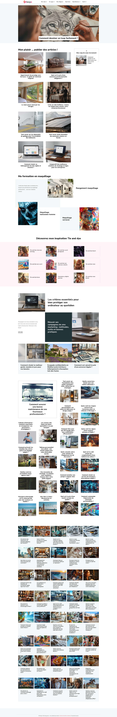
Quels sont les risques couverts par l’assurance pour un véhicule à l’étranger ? (88, 408)
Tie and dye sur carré (36, 264)
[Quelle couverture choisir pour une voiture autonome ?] (90, 392)
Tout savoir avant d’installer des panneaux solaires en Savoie (58, 136)
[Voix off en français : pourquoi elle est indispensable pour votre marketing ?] (91, 574)
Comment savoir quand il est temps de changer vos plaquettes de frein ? (74, 606)
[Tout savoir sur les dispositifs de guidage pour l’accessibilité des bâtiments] (30, 122)
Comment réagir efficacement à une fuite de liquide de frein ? (42, 627)
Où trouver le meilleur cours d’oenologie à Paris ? (26, 605)
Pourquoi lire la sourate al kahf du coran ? (90, 562)
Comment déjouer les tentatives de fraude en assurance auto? (26, 670)
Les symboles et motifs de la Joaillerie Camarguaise (41, 584)
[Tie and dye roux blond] (79, 278)
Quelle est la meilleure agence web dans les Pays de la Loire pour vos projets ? (58, 541)
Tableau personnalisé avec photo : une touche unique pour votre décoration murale (46, 450)
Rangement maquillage (87, 188)
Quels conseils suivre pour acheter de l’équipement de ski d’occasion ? (68, 454)
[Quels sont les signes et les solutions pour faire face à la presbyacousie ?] (75, 683)
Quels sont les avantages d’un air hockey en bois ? (58, 670)
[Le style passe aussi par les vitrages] (30, 92)
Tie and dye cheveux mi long (36, 251)
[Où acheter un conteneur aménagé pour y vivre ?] (26, 683)
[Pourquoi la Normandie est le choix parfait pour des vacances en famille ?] (27, 509)
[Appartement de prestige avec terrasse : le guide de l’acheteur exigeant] (30, 62)
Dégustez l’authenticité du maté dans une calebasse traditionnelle (90, 671)
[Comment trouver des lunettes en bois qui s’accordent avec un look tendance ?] (91, 617)
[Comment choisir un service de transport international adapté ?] (90, 486)
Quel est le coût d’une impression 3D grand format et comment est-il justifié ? (58, 606)
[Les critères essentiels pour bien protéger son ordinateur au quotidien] (31, 302)
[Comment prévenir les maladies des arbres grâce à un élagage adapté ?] (27, 460)
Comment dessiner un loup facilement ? (58, 38)
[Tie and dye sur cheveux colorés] (51, 264)
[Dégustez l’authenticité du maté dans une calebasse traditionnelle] (91, 660)
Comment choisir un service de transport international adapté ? (88, 476)
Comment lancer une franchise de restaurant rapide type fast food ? (26, 584)
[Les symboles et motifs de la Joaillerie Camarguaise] (42, 574)
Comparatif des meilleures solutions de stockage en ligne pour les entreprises (58, 165)
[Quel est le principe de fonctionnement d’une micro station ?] (26, 640)
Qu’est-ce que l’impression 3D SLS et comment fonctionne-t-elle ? (74, 541)
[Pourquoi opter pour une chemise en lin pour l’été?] (75, 640)
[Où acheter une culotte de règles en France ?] (42, 660)
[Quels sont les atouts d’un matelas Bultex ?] (58, 640)
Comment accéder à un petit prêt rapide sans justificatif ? (42, 605)
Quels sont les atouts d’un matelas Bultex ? (58, 650)
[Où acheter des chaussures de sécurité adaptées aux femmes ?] (26, 531)
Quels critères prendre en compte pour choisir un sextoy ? (42, 541)
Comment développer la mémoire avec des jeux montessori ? (41, 650)
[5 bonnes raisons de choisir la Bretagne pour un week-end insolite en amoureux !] (58, 574)
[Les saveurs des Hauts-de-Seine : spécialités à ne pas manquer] (48, 435)
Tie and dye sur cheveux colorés (62, 264)
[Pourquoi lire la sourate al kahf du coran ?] (91, 552)
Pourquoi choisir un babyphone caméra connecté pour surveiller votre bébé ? (74, 563)
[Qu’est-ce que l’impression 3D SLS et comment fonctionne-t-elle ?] (75, 531)
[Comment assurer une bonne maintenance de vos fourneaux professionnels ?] (37, 392)
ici (59, 715)
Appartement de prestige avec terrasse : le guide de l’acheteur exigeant (30, 76)
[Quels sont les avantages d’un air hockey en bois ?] (58, 660)
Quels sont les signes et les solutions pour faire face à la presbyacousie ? (74, 693)
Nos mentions (68, 715)
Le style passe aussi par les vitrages (31, 105)
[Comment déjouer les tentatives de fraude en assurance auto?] (26, 660)
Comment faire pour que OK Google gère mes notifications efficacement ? (67, 431)
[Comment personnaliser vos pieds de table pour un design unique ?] (69, 419)
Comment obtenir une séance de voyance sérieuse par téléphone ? (74, 584)
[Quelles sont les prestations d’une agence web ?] (27, 483)
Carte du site (62, 715)
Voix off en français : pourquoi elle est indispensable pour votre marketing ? (91, 584)
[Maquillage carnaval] (89, 218)
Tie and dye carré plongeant (63, 251)
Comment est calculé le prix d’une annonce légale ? (85, 366)
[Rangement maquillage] (60, 188)
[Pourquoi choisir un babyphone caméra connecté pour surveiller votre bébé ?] (75, 552)
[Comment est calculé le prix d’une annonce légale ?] (85, 353)
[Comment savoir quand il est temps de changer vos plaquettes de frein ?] (75, 596)
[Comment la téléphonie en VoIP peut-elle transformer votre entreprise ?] (42, 683)
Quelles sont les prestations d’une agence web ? (25, 473)
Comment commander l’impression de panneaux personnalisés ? (88, 498)
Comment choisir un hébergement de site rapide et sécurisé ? (31, 165)
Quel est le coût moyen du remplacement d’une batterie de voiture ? (88, 454)
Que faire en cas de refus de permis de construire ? (26, 562)
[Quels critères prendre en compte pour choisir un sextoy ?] (42, 531)
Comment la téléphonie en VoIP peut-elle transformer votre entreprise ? (42, 693)
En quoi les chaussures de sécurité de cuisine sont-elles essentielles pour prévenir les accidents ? (74, 628)
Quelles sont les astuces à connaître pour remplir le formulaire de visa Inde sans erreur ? (58, 627)
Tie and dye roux (90, 264)
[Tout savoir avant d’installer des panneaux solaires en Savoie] (58, 122)
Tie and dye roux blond (90, 277)
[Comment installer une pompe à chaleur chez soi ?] (69, 486)
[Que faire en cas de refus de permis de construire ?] (26, 552)
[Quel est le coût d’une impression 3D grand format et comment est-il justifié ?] (58, 596)
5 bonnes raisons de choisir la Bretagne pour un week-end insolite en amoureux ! (58, 585)
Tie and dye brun (35, 277)
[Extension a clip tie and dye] (51, 278)
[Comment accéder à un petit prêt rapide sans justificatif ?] (42, 596)
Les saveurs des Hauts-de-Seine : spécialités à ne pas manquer (46, 425)
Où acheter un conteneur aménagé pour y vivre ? (26, 692)
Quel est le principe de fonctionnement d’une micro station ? (26, 650)
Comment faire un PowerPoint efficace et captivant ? (58, 562)
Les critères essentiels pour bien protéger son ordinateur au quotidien (63, 302)
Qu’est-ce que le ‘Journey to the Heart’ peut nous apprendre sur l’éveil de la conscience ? (91, 606)
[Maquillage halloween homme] (28, 213)
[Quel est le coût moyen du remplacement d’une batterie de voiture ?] (90, 465)
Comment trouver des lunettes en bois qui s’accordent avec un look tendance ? (91, 627)
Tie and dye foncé (91, 251)
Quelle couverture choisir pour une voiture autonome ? (88, 382)
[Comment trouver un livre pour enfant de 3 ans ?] (91, 640)
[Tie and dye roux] (79, 264)
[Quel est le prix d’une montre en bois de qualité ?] (69, 508)
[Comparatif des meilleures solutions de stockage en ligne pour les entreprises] (58, 151)
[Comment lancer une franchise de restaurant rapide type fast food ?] (26, 574)
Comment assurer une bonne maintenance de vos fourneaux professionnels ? (37, 409)
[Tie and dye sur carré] (23, 264)
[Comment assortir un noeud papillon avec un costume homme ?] (58, 683)
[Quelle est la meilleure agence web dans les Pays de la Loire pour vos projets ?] (58, 531)
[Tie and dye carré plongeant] (51, 251)
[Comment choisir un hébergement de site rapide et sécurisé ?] (30, 151)
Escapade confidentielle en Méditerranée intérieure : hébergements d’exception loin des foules (57, 368)
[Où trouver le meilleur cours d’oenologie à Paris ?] (26, 596)
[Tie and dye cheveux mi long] (23, 251)
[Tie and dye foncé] (79, 251)
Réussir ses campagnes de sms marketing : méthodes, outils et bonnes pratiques (58, 327)
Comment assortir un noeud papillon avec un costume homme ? (58, 693)
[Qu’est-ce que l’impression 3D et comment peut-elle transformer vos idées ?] (91, 531)
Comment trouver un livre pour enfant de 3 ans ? (91, 650)
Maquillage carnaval (67, 219)
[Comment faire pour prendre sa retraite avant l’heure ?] (26, 617)
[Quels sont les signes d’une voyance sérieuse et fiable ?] (90, 440)
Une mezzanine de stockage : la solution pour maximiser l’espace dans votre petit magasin (46, 475)
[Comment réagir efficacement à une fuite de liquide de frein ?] (42, 617)
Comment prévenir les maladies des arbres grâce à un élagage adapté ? (25, 449)
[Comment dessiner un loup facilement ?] (58, 23)
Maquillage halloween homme (47, 213)
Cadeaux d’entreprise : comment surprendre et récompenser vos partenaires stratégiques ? (25, 426)
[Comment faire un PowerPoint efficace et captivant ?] (58, 552)
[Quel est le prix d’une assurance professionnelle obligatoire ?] (58, 62)
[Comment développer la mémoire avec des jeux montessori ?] (42, 640)
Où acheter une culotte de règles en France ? (41, 670)
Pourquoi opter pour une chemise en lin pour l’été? (74, 650)
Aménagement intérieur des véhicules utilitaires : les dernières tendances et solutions (42, 564)
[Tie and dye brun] (23, 278)
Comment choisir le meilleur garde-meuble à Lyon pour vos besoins (31, 367)
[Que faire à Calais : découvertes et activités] (48, 508)
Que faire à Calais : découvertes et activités (46, 498)
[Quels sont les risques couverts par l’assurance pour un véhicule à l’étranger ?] (90, 419)
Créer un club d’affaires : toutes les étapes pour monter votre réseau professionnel (58, 106)
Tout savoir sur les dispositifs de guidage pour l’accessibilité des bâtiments (31, 136)
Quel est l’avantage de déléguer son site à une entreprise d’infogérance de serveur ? (74, 672)
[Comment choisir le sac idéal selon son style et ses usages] (81, 60)
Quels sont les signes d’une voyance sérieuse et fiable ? (88, 430)
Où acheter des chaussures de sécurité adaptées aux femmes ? (25, 541)
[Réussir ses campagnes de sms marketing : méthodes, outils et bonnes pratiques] (85, 327)
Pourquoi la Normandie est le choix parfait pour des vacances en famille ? (25, 499)
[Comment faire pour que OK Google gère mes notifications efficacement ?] (69, 442)
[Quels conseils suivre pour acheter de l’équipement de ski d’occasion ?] (69, 465)
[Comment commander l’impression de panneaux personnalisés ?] (90, 509)
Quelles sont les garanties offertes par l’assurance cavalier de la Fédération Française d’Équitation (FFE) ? (91, 694)
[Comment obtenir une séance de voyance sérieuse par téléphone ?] (75, 574)
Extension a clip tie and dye (63, 277)
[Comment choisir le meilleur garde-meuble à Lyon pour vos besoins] (31, 353)
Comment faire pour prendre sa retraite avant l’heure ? (26, 626)
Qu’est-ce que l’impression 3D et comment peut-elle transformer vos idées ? (91, 541)
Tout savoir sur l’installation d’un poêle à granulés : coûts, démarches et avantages (67, 384)
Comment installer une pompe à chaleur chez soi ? (67, 476)
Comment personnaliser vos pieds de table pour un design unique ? (67, 408)
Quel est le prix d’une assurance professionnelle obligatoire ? (58, 76)
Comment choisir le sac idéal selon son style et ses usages (92, 60)
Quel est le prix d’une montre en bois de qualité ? (68, 498)
